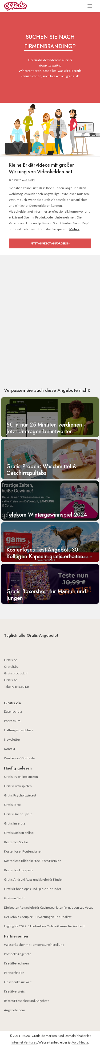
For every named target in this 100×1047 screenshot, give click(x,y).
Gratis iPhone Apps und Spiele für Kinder (32, 889)
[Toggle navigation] (90, 6)
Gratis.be (10, 660)
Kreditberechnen (16, 963)
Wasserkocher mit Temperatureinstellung (34, 945)
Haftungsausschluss (18, 730)
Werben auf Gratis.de (19, 758)
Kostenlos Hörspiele (18, 870)
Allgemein (28, 180)
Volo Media (80, 1042)
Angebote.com (14, 1010)
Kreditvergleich (15, 991)
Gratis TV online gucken (21, 777)
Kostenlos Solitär (16, 842)
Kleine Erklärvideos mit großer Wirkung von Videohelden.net (41, 168)
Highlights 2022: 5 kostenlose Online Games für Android (44, 926)
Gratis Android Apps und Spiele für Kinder (33, 879)
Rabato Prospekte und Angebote (26, 1001)
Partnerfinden (14, 973)
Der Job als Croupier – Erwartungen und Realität (37, 917)
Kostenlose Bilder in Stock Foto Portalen (32, 861)
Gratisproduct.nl (15, 673)
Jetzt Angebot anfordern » (50, 243)
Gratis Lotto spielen (18, 786)
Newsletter (12, 739)
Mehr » (74, 229)
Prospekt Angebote (17, 954)
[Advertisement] (50, 329)
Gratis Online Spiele (18, 814)
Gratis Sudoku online (19, 833)
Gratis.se (10, 680)
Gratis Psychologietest (20, 795)
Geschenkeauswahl (18, 982)
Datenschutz (13, 711)
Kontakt (9, 749)
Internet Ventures (24, 1042)
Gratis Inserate (14, 823)
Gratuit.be (11, 667)
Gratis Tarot (12, 805)
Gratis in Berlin (14, 898)
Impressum (12, 721)
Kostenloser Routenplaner (23, 851)
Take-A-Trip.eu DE (16, 687)
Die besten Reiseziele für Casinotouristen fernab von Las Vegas (48, 907)
